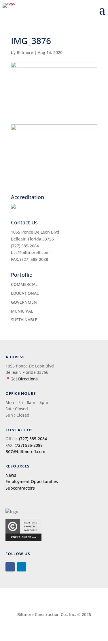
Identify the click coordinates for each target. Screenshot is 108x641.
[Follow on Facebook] (10, 566)
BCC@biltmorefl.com (25, 451)
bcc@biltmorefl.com (30, 252)
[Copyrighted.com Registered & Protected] (23, 539)
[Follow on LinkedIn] (21, 566)
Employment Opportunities (31, 481)
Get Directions (24, 379)
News (10, 475)
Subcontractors (20, 488)
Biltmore (25, 52)
